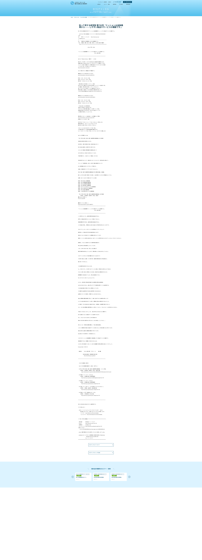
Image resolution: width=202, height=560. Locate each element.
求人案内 (121, 4)
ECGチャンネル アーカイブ (94, 444)
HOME (72, 17)
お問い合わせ (119, 547)
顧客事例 (114, 4)
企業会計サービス (108, 542)
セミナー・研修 (107, 4)
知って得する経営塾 (84, 17)
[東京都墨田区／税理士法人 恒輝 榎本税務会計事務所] (78, 3)
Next (129, 477)
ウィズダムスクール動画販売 (98, 547)
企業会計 (99, 4)
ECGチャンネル (76, 17)
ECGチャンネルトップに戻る (94, 452)
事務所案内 (128, 4)
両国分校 (106, 547)
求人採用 (106, 544)
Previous (73, 477)
